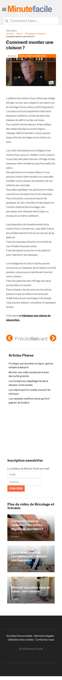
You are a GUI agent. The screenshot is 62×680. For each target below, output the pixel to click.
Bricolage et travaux (34, 34)
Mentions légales (44, 635)
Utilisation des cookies (21, 639)
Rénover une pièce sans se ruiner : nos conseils (30, 589)
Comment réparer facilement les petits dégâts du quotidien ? (27, 525)
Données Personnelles (19, 635)
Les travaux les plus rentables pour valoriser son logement (29, 556)
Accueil (9, 34)
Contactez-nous (45, 639)
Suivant (39, 339)
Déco (19, 34)
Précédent (26, 339)
